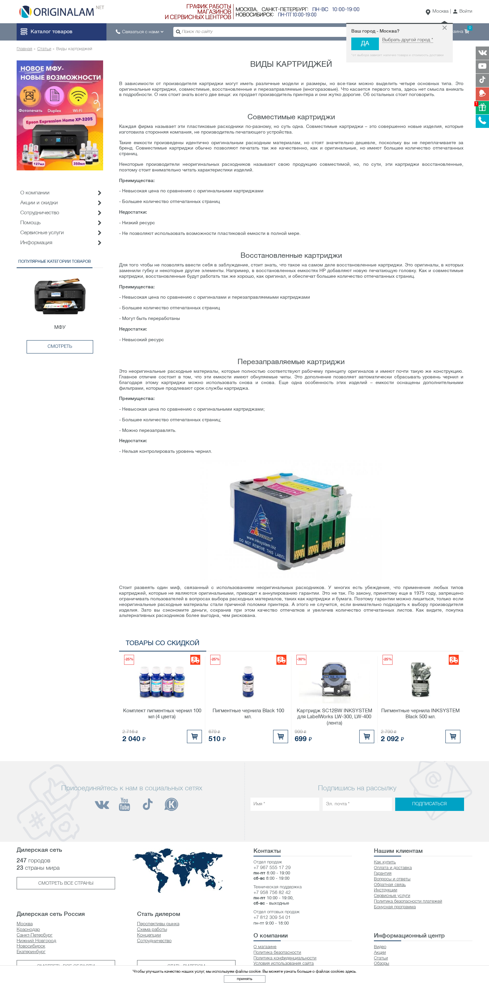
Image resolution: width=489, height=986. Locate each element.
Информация (36, 243)
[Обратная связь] (482, 94)
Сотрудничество (154, 941)
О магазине (264, 947)
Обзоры (381, 963)
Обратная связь (390, 885)
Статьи (44, 49)
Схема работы (152, 930)
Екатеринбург (31, 952)
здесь (350, 971)
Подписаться (429, 804)
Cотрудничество (39, 213)
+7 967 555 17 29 (272, 868)
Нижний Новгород (36, 941)
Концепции (149, 935)
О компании (35, 193)
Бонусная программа (395, 907)
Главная (24, 49)
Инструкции (385, 890)
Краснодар (28, 930)
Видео (380, 947)
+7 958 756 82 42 (272, 893)
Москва (440, 11)
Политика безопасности (277, 952)
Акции (380, 952)
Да (365, 44)
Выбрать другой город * (407, 40)
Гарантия (383, 873)
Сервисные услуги (42, 233)
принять (244, 979)
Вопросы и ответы (392, 879)
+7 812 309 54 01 (272, 918)
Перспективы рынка (158, 924)
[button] (462, 12)
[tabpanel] (60, 115)
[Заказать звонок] (482, 121)
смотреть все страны (65, 883)
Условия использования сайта (283, 963)
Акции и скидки (39, 203)
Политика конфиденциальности (284, 958)
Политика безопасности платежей (408, 901)
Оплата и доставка (393, 868)
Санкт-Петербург (35, 935)
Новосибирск (31, 946)
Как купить (385, 862)
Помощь (30, 223)
